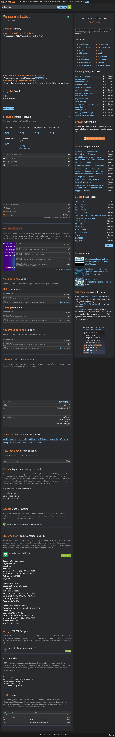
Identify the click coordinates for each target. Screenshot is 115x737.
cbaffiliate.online (9, 439)
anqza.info (38, 443)
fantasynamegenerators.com (87, 104)
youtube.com (103, 44)
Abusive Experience (19, 329)
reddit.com (102, 53)
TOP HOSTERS (47, 2)
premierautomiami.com (84, 93)
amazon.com (103, 50)
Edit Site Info (8, 109)
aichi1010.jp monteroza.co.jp (88, 157)
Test (69, 651)
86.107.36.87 (80, 227)
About (67, 735)
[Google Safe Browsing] (4, 524)
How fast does (20, 450)
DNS (10, 695)
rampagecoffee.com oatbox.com (90, 171)
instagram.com (104, 47)
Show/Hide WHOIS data (89, 304)
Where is (18, 359)
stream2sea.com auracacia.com (89, 160)
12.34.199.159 (80, 210)
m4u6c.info (43, 439)
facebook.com (85, 47)
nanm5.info (22, 439)
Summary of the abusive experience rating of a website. (24, 335)
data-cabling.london (83, 87)
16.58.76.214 (80, 224)
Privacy (61, 735)
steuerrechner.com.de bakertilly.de (90, 174)
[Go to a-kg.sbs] (30, 17)
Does (22, 469)
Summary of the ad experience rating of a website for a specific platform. (31, 284)
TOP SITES (26, 2)
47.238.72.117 (80, 204)
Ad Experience (16, 278)
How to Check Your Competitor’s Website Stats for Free (98, 282)
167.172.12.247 (40, 78)
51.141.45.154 (80, 230)
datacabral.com (81, 82)
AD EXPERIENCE (56, 2)
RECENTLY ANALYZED (36, 2)
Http (10, 658)
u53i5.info (33, 439)
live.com (101, 62)
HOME (20, 2)
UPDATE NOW (94, 22)
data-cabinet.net (82, 90)
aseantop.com (81, 107)
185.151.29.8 (80, 221)
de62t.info (27, 443)
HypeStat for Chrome (95, 139)
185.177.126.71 (80, 202)
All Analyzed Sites (45, 735)
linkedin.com (102, 56)
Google (16, 508)
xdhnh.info (17, 443)
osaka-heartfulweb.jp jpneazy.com (90, 165)
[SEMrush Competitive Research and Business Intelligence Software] (13, 228)
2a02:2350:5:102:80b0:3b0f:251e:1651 (91, 216)
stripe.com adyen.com (85, 163)
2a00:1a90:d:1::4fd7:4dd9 (85, 218)
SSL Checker (24, 535)
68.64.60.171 (80, 241)
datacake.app (80, 101)
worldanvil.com (81, 85)
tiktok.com (83, 53)
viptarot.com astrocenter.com (88, 188)
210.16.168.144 (81, 213)
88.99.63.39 (79, 207)
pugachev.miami (81, 99)
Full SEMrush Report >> (62, 269)
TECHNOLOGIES (79, 2)
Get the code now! (94, 329)
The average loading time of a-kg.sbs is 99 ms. (21, 455)
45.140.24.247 (81, 232)
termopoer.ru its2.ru (84, 177)
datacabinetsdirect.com (85, 115)
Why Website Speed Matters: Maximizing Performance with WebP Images (97, 261)
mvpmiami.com (81, 96)
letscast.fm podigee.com (86, 151)
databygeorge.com (83, 76)
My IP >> (108, 245)
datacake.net (80, 79)
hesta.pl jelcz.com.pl (84, 182)
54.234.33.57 (80, 238)
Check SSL (66, 556)
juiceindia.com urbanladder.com (89, 185)
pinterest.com (85, 65)
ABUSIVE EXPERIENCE (68, 2)
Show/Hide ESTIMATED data (91, 297)
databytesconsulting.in (84, 113)
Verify (16, 631)
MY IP (87, 2)
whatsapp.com (104, 65)
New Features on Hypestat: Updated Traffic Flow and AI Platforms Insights (96, 271)
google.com (84, 44)
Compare (63, 7)
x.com (81, 50)
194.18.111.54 (80, 235)
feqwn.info (53, 439)
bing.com (82, 56)
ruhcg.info (7, 443)
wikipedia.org (84, 62)
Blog (55, 735)
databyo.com (80, 110)
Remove (83, 309)
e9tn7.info (64, 439)
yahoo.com (102, 59)
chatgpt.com (84, 59)
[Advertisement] (37, 56)
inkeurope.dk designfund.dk (87, 179)
